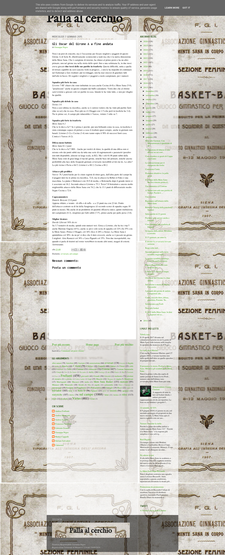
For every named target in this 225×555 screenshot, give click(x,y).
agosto (149, 107)
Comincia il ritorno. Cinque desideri (157, 272)
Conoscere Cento (152, 169)
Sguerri (94, 390)
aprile (148, 124)
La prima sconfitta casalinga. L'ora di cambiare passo (157, 259)
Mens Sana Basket (103, 381)
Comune (80, 369)
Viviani (92, 398)
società (113, 390)
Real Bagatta (145, 439)
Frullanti (66, 375)
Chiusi (122, 366)
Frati (56, 376)
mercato (124, 381)
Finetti (116, 372)
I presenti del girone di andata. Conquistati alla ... (158, 292)
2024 (145, 49)
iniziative (58, 379)
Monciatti (69, 384)
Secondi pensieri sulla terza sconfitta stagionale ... (156, 253)
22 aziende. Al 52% (148, 407)
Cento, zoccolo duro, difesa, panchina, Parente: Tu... (157, 298)
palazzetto (109, 384)
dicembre (150, 91)
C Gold (77, 366)
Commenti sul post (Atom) (72, 350)
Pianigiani (69, 387)
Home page (92, 344)
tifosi (124, 394)
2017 (145, 79)
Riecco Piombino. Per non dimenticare (156, 266)
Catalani (113, 366)
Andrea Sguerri (61, 419)
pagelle (97, 385)
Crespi (58, 372)
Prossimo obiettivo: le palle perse (157, 174)
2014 (145, 320)
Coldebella (59, 369)
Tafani (106, 394)
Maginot (110, 379)
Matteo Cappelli (62, 436)
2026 (145, 41)
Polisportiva (96, 387)
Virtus (76, 398)
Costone (106, 369)
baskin (57, 366)
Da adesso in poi (147, 455)
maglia (118, 379)
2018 (145, 74)
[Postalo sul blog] (75, 249)
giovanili (85, 376)
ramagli (109, 387)
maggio (149, 120)
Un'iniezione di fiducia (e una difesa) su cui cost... (157, 151)
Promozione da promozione (152, 486)
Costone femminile (125, 369)
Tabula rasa (145, 334)
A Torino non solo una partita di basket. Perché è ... (158, 191)
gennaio (149, 137)
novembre (150, 95)
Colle (69, 369)
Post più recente (61, 344)
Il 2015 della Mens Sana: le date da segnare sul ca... (158, 313)
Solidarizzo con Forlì (154, 304)
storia (71, 394)
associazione (95, 363)
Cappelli (101, 366)
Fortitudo (130, 372)
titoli (54, 398)
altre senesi (56, 363)
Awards (122, 363)
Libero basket (80, 379)
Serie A (71, 390)
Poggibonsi (81, 387)
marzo (149, 128)
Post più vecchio (124, 344)
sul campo (73, 253)
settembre (150, 103)
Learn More (172, 7)
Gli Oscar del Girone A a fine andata (157, 279)
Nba (89, 385)
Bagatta (130, 363)
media (86, 382)
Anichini (69, 363)
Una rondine (150, 196)
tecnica (115, 394)
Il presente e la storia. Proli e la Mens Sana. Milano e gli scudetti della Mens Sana (156, 368)
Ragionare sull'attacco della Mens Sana (156, 202)
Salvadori (57, 390)
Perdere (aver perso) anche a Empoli (157, 219)
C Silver (89, 366)
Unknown (59, 445)
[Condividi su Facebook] (81, 249)
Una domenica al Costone (156, 186)
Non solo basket (152, 308)
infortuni (130, 376)
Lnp (89, 379)
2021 (145, 62)
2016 (145, 83)
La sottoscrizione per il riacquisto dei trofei (155, 164)
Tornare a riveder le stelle (150, 423)
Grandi (96, 376)
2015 (145, 87)
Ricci (119, 387)
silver (104, 391)
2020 (145, 66)
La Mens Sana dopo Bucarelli (152, 471)
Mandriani (128, 379)
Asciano (81, 363)
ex (109, 372)
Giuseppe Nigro (62, 432)
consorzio (92, 369)
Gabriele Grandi (62, 428)
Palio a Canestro (124, 385)
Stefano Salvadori (62, 441)
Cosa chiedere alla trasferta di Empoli (157, 225)
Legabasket (68, 379)
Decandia (83, 372)
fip (123, 372)
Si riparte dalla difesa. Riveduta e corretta (158, 232)
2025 (145, 45)
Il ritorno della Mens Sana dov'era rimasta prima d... (157, 181)
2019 (145, 70)
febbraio (150, 133)
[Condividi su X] (78, 249)
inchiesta (118, 376)
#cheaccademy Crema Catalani (162, 388)
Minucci (55, 384)
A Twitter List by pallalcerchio (153, 510)
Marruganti (61, 381)
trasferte (64, 398)
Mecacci (75, 381)
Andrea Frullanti (62, 411)
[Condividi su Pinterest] (84, 249)
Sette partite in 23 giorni (155, 214)
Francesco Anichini (63, 424)
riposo (129, 388)
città (131, 366)
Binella (65, 366)
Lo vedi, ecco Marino (149, 350)
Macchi (99, 379)
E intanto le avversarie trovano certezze (158, 242)
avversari (65, 253)
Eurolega (102, 372)
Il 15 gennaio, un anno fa (155, 237)
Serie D (82, 390)
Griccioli (107, 376)
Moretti (81, 385)
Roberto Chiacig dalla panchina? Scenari (159, 208)
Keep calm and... (152, 247)
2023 (145, 54)
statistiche (57, 394)
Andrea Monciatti (62, 415)
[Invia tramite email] (72, 249)
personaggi (56, 387)
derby (91, 372)
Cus (65, 372)
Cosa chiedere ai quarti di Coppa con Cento (159, 157)
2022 (145, 58)
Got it (186, 7)
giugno (149, 116)
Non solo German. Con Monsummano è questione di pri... (158, 143)
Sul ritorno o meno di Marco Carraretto (157, 285)
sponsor (125, 390)
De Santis (73, 372)
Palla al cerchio (85, 18)
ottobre (149, 99)
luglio (148, 112)
